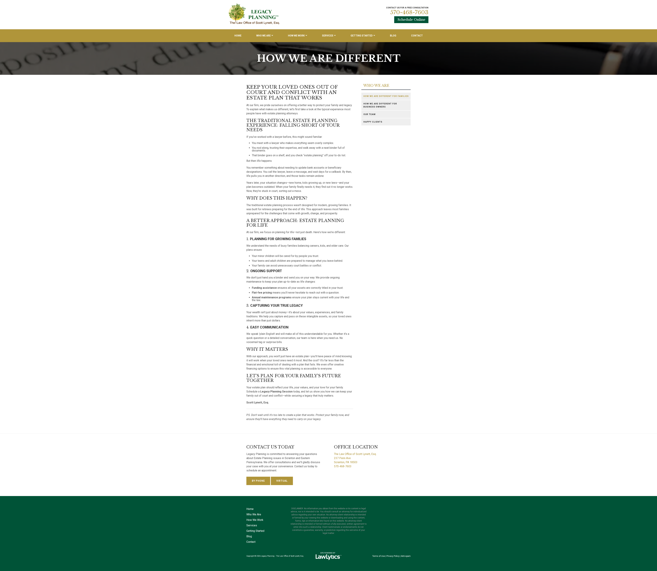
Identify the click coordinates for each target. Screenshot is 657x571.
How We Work (296, 35)
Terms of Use (378, 556)
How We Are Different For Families (386, 96)
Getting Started (362, 35)
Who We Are (263, 35)
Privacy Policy (393, 556)
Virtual (282, 480)
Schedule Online (411, 19)
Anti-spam (406, 556)
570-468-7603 (409, 12)
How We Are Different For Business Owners (380, 105)
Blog (393, 35)
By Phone (258, 480)
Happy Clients (372, 122)
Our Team (369, 114)
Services (327, 35)
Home (237, 35)
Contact (417, 35)
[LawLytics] (328, 556)
